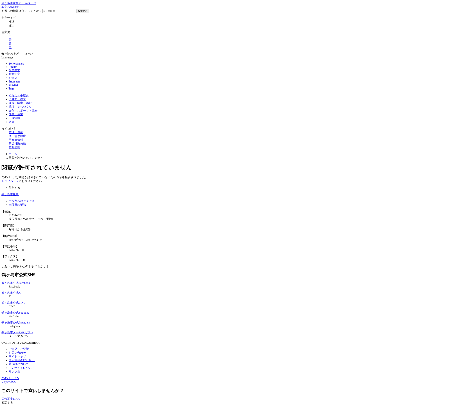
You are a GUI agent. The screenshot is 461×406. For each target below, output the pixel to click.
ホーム (13, 154)
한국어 (13, 77)
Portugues (14, 81)
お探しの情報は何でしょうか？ (21, 10)
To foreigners (16, 63)
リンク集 (14, 371)
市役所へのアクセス (22, 200)
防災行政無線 (17, 143)
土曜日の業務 (17, 204)
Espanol (13, 84)
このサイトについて (22, 367)
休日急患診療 (17, 136)
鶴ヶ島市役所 (10, 194)
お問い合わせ (17, 352)
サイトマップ (17, 356)
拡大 (11, 25)
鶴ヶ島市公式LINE (13, 302)
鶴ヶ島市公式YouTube (15, 312)
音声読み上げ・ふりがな (17, 53)
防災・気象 (16, 132)
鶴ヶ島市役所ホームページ (18, 3)
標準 (11, 21)
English (13, 66)
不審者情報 (16, 139)
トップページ (10, 181)
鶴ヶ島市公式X (11, 292)
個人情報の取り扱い (22, 360)
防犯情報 (14, 147)
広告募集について (12, 398)
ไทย (11, 88)
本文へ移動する (11, 6)
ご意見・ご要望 (19, 348)
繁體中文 (14, 74)
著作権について (19, 364)
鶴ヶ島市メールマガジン (17, 332)
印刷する (14, 187)
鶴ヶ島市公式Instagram (15, 322)
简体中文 (14, 70)
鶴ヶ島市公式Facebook (15, 282)
